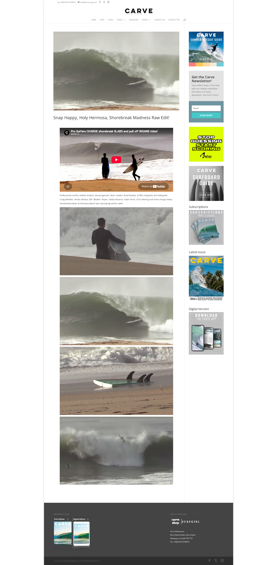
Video (110, 20)
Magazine (133, 20)
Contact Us (160, 20)
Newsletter (174, 20)
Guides (145, 20)
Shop (102, 20)
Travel (120, 20)
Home (93, 20)
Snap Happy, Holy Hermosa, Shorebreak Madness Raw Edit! (111, 117)
